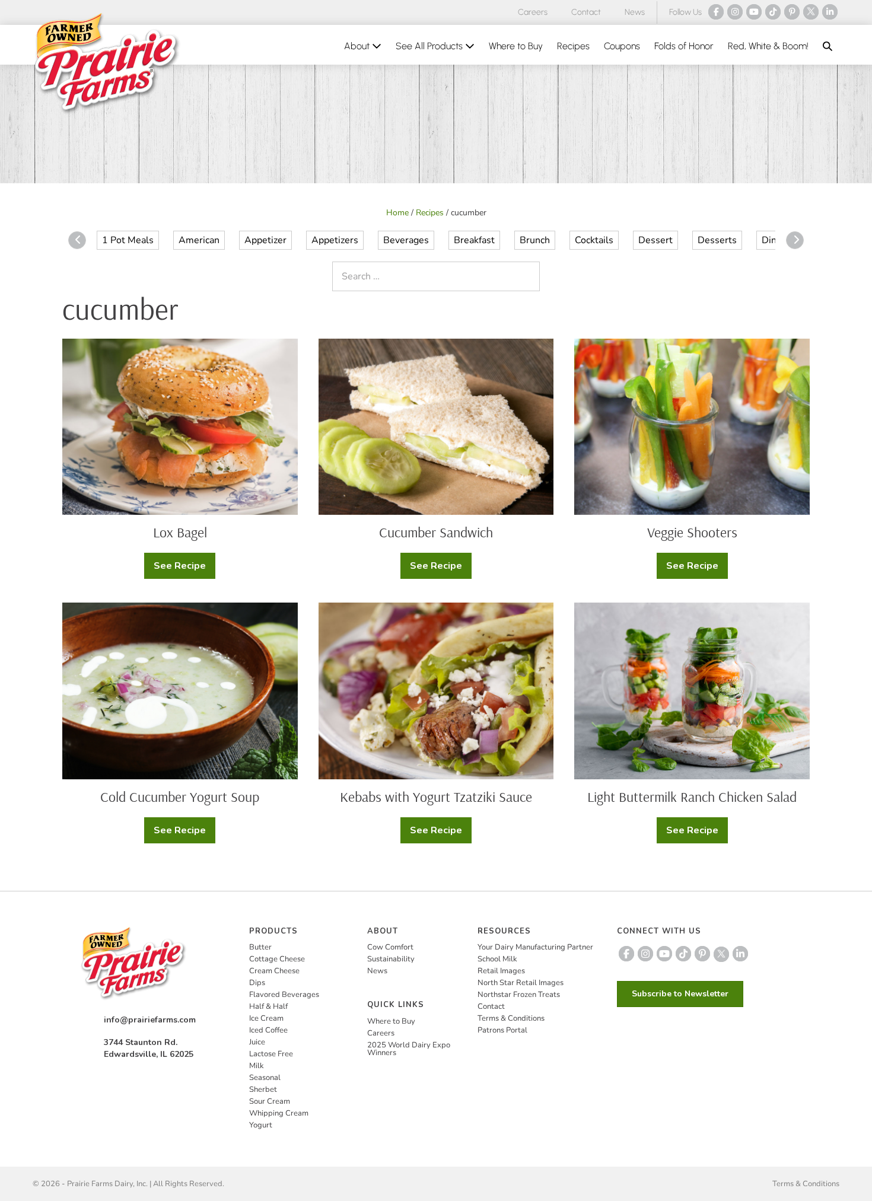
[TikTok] (773, 12)
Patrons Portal (502, 1030)
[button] (827, 46)
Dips (257, 982)
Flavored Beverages (284, 994)
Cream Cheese (274, 971)
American (199, 240)
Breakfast (474, 240)
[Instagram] (735, 12)
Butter (260, 947)
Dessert (655, 240)
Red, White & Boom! (768, 46)
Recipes (573, 46)
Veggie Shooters (692, 532)
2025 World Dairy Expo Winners (408, 1049)
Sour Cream (269, 1101)
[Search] (528, 276)
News (635, 12)
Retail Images (501, 971)
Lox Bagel (180, 532)
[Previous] (77, 240)
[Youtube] (754, 12)
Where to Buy (516, 46)
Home (397, 212)
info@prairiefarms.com (150, 1019)
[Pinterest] (792, 12)
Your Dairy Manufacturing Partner (535, 947)
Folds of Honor (684, 46)
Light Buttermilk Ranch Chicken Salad (692, 796)
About (358, 46)
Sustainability (391, 959)
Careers (533, 12)
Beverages (406, 240)
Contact (586, 12)
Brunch (535, 240)
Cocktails (594, 240)
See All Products (430, 46)
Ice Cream (266, 1018)
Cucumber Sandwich (436, 532)
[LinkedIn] (830, 12)
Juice (257, 1042)
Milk (256, 1065)
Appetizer (265, 240)
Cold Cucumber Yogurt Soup (179, 796)
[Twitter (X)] (811, 12)
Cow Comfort (390, 947)
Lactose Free (271, 1054)
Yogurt (260, 1125)
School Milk (497, 959)
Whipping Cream (278, 1113)
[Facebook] (716, 12)
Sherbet (263, 1089)
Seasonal (265, 1077)
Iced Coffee (268, 1030)
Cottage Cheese (277, 959)
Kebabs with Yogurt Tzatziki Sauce (436, 796)
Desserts (717, 240)
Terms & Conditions (511, 1018)
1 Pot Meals (128, 240)
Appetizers (334, 240)
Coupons (622, 46)
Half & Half (268, 1006)
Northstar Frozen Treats (519, 994)
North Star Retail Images (521, 982)
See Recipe (180, 569)
